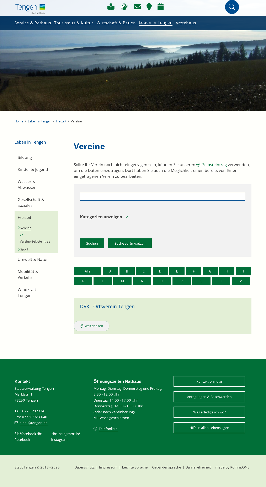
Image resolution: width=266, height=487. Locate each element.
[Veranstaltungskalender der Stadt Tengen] (161, 6)
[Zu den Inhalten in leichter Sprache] (110, 6)
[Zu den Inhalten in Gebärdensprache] (124, 6)
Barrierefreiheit (198, 467)
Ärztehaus (186, 23)
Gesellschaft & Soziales (31, 202)
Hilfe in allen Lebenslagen (209, 427)
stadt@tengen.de (34, 422)
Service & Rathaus (33, 23)
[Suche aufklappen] (232, 7)
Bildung (25, 157)
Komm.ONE (239, 467)
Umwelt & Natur (33, 259)
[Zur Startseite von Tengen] (30, 8)
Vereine (25, 228)
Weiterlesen (94, 326)
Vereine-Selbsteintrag (35, 241)
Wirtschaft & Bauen (116, 23)
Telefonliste (108, 428)
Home (19, 121)
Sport (24, 249)
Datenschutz (84, 467)
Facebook (22, 439)
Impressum (108, 467)
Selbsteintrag (214, 164)
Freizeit (61, 121)
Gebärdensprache (166, 467)
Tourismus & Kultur (74, 23)
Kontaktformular (209, 381)
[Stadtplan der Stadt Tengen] (149, 6)
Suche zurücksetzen (130, 243)
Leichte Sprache (135, 467)
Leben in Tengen (155, 22)
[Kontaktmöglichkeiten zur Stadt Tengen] (137, 6)
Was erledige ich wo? (209, 412)
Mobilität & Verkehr (28, 274)
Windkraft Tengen (27, 292)
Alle (87, 271)
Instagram (59, 439)
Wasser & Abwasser (27, 184)
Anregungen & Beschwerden (209, 397)
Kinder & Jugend (33, 169)
